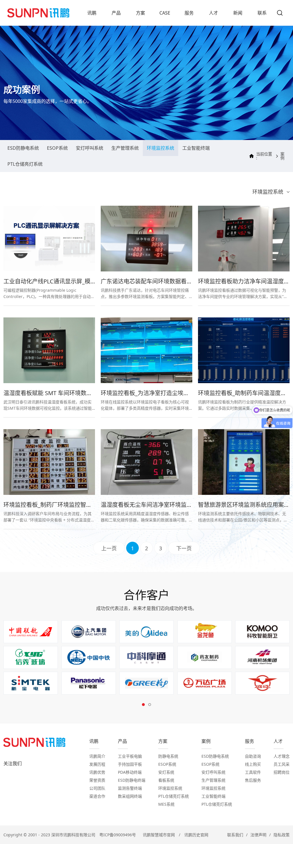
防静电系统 (168, 756)
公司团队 (97, 788)
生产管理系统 (125, 148)
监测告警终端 (130, 788)
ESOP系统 (57, 148)
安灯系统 (166, 772)
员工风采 (282, 764)
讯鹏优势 (97, 772)
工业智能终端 (196, 148)
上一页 (109, 548)
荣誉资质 (97, 780)
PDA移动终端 (130, 772)
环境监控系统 (160, 148)
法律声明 (258, 834)
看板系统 (166, 780)
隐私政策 (282, 834)
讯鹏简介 (97, 756)
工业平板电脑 (130, 756)
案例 (282, 156)
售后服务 (253, 780)
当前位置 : (264, 156)
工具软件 (253, 772)
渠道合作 (97, 796)
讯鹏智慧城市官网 (159, 834)
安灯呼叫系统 (89, 148)
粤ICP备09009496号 (117, 834)
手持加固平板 (130, 764)
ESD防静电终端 (131, 780)
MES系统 (166, 804)
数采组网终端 (130, 796)
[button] (143, 704)
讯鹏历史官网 (196, 834)
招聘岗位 (282, 772)
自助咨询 (253, 756)
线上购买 (253, 764)
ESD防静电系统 (23, 148)
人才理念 (282, 756)
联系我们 (235, 834)
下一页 (184, 548)
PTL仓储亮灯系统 (25, 164)
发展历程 (97, 764)
